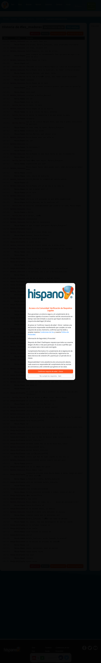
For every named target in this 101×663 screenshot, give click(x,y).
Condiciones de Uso (47, 332)
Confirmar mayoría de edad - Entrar (50, 371)
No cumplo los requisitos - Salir (50, 376)
